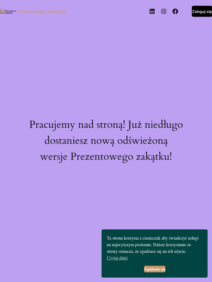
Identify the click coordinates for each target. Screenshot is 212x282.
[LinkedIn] (152, 11)
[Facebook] (175, 11)
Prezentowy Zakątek (42, 11)
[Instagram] (163, 11)
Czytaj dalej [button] (117, 258)
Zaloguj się (202, 11)
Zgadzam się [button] (154, 269)
